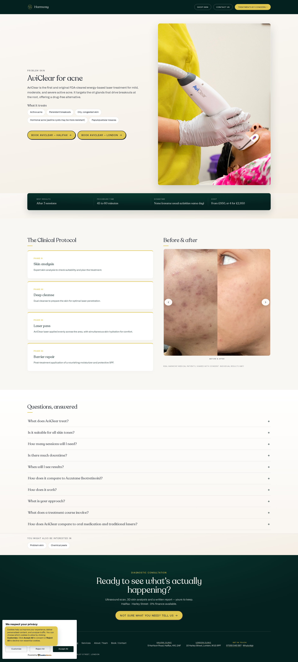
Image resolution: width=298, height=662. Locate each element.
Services (86, 643)
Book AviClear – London (101, 135)
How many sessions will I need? (149, 444)
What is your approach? (149, 501)
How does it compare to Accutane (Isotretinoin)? (149, 478)
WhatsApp (248, 646)
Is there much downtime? (149, 455)
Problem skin (37, 545)
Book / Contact (118, 643)
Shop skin (202, 7)
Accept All (63, 649)
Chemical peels (59, 545)
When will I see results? (149, 467)
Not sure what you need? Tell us (149, 615)
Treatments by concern (252, 7)
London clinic (203, 642)
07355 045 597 (234, 646)
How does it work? (149, 490)
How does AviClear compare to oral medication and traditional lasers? (149, 524)
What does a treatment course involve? (149, 513)
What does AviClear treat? (149, 421)
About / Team (101, 643)
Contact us (223, 7)
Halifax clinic (164, 642)
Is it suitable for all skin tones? (149, 433)
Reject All (40, 649)
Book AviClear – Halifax (51, 135)
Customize (16, 649)
